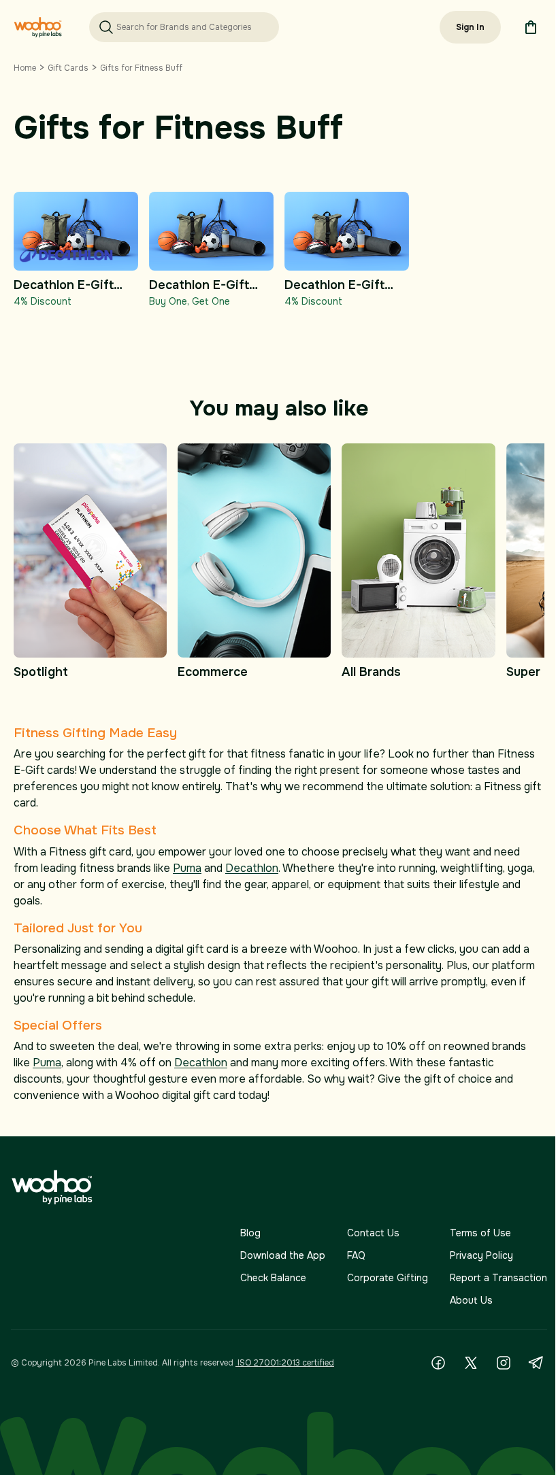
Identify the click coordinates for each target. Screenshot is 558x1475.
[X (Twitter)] (471, 1363)
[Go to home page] (38, 27)
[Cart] (530, 27)
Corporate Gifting (387, 1278)
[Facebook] (438, 1363)
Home (25, 68)
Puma (187, 868)
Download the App (282, 1255)
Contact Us (373, 1233)
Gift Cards (68, 68)
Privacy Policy (481, 1255)
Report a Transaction (498, 1278)
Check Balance (273, 1278)
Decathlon (251, 868)
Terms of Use (480, 1233)
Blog (250, 1233)
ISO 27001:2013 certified (284, 1362)
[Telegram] (536, 1363)
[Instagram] (503, 1363)
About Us (471, 1300)
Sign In (470, 27)
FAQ (356, 1255)
